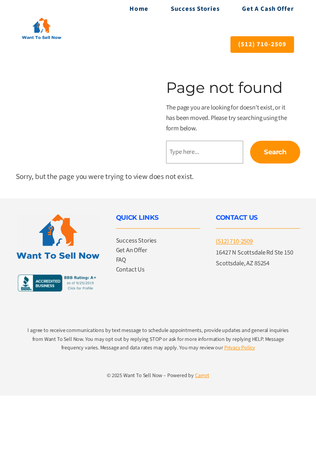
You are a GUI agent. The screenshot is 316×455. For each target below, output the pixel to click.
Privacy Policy (239, 348)
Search (275, 152)
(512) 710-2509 (262, 44)
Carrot (202, 375)
